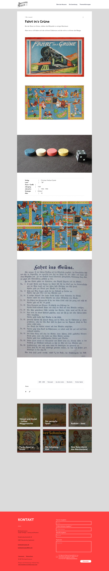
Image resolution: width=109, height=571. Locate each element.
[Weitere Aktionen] (83, 17)
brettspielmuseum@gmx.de (25, 547)
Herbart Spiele (79, 382)
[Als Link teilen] (29, 391)
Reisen (27, 386)
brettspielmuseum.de (23, 544)
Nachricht (59, 540)
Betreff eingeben (61, 532)
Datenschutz (29, 556)
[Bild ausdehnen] (29, 213)
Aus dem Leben (60, 382)
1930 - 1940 (42, 382)
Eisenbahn (69, 382)
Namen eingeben (61, 520)
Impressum (21, 556)
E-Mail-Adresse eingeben (63, 526)
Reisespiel (50, 382)
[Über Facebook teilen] (25, 391)
